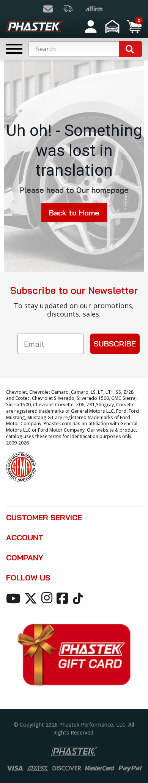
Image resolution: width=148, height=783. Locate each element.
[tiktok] (79, 598)
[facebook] (64, 598)
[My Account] (90, 26)
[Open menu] (14, 48)
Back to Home (74, 212)
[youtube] (14, 598)
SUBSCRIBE (115, 343)
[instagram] (48, 598)
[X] (32, 598)
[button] (113, 26)
